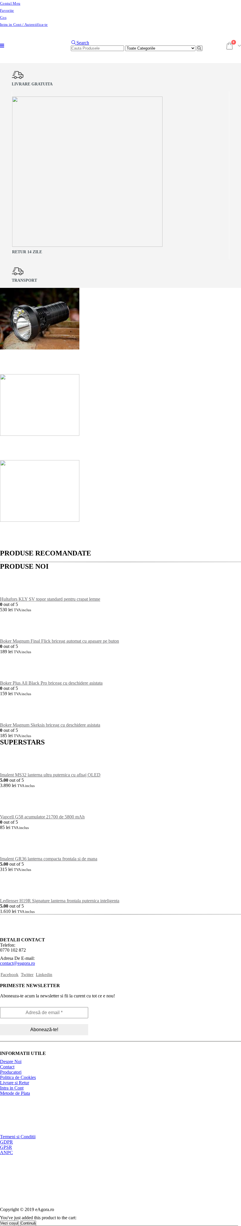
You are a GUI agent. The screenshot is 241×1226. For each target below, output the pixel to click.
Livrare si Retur (14, 1082)
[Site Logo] (26, 54)
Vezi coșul (9, 1223)
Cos (3, 18)
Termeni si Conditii (18, 1136)
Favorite (7, 11)
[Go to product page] (120, 583)
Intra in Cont (12, 1087)
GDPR (6, 1141)
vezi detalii (72, 366)
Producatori (10, 1072)
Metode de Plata (15, 1093)
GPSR (6, 1147)
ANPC (6, 1152)
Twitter (27, 974)
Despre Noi (10, 1061)
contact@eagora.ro (17, 963)
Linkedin (44, 974)
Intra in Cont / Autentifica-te (24, 25)
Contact (7, 1066)
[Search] (199, 48)
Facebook (10, 974)
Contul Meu (10, 3)
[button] (2, 45)
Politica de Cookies (18, 1077)
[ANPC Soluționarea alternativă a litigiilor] (29, 1168)
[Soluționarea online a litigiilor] (29, 1184)
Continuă (28, 1223)
